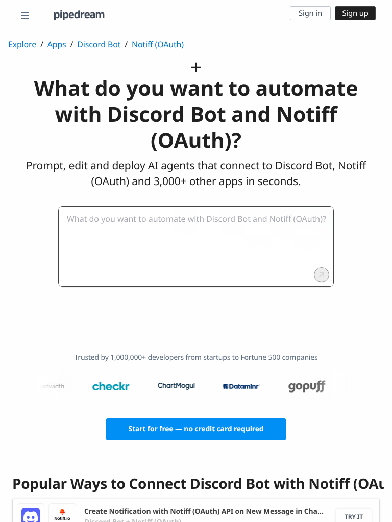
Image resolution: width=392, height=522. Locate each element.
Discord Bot (98, 44)
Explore (22, 44)
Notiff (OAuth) (158, 44)
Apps (56, 44)
